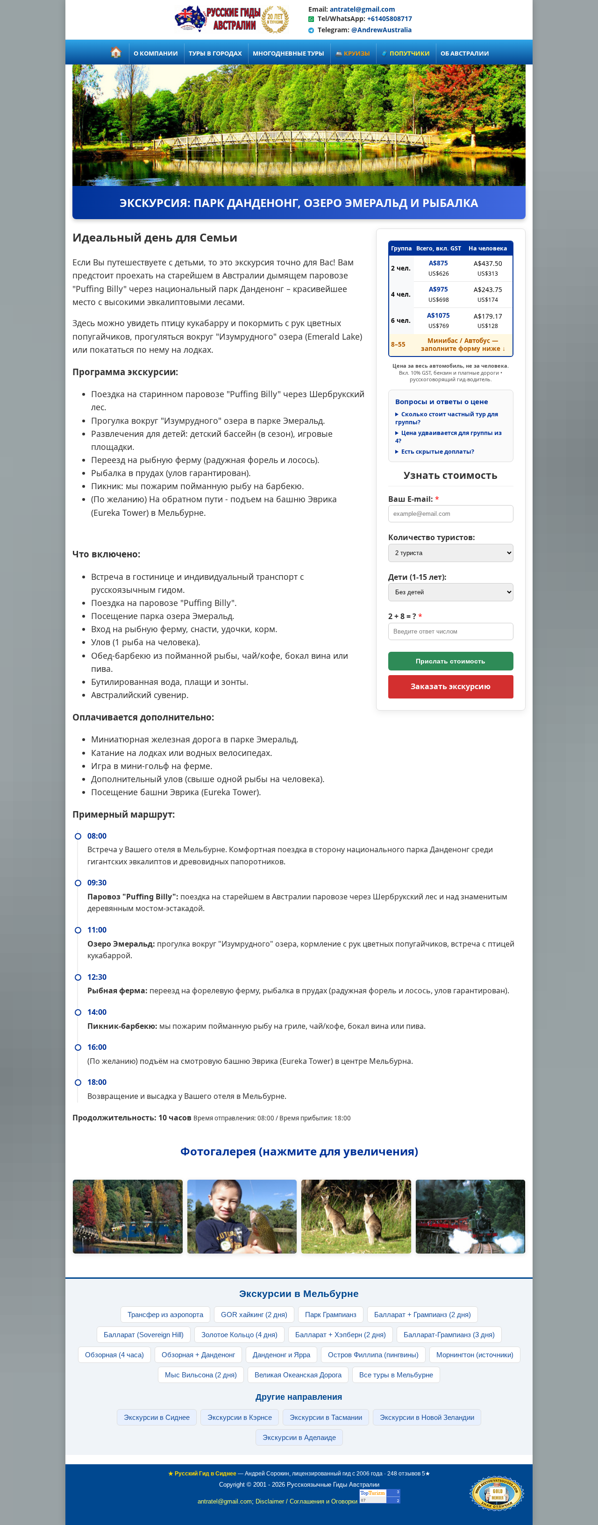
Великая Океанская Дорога (298, 1375)
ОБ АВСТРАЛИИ (465, 53)
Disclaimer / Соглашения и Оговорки (306, 1501)
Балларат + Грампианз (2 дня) (422, 1314)
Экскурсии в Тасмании (326, 1417)
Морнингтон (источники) (474, 1355)
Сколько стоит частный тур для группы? (446, 418)
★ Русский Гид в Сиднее (202, 1473)
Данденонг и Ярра (281, 1355)
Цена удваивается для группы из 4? (448, 437)
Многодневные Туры (288, 53)
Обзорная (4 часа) (114, 1355)
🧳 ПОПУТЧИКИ (405, 53)
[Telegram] (311, 30)
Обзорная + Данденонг (198, 1355)
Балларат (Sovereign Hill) (144, 1335)
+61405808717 (389, 18)
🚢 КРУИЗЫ (352, 53)
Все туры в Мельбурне (396, 1375)
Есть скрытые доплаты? (437, 452)
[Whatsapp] (311, 18)
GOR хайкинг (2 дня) (254, 1314)
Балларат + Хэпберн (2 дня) (340, 1335)
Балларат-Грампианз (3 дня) (449, 1335)
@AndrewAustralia (381, 29)
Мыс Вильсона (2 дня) (201, 1375)
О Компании (156, 53)
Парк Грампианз (330, 1314)
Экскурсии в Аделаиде (299, 1437)
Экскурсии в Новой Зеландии (427, 1417)
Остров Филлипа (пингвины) (373, 1355)
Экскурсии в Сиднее (157, 1417)
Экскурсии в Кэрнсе (239, 1417)
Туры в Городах (215, 53)
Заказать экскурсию (451, 686)
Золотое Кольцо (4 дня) (239, 1335)
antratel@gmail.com (362, 9)
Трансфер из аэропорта (165, 1314)
